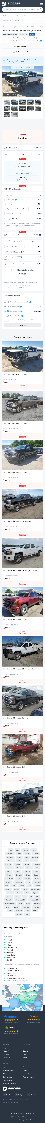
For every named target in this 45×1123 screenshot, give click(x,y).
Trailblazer (26, 907)
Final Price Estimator (13, 148)
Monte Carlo (35, 889)
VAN (27, 910)
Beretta (36, 853)
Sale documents (8, 1080)
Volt (27, 914)
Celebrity (37, 864)
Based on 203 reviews (11, 1033)
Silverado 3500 (9, 903)
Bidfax (25, 1054)
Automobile (14, 16)
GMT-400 (37, 882)
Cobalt (17, 871)
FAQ (4, 1067)
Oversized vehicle (15, 311)
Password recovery (29, 1077)
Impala (21, 886)
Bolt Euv (35, 857)
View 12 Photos (11, 94)
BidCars (5, 16)
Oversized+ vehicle (15, 316)
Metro (25, 889)
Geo (6, 886)
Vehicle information (32, 124)
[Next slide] (39, 81)
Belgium (9, 945)
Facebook (9, 1095)
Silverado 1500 (21, 900)
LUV (29, 886)
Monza (10, 893)
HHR (13, 886)
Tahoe (7, 907)
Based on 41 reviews (11, 1022)
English (30, 1113)
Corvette (19, 875)
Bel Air (27, 853)
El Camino (9, 878)
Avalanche (10, 853)
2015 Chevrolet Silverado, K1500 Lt (15, 374)
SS (31, 896)
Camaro (34, 861)
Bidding (12, 124)
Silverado (5, 20)
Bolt (26, 857)
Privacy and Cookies (25, 1120)
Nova (27, 893)
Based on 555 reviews (34, 1022)
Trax (10, 910)
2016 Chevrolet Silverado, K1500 (14, 816)
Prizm (17, 896)
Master (16, 889)
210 (17, 850)
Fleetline (8, 882)
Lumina (37, 886)
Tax (7, 246)
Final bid (22, 159)
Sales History (22, 46)
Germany (9, 952)
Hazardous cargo (15, 306)
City (37, 868)
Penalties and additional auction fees (13, 227)
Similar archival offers (23, 52)
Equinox (27, 878)
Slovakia (9, 960)
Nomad (19, 893)
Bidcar (25, 1057)
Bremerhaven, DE (13, 971)
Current (5, 9)
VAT (7, 252)
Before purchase (8, 1070)
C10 (26, 861)
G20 (28, 882)
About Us (6, 1051)
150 (10, 850)
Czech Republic (11, 947)
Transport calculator (9, 1083)
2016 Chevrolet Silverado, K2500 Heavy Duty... (19, 521)
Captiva (17, 864)
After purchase (8, 1074)
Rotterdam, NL (12, 968)
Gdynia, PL (11, 973)
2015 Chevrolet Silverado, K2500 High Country (20, 571)
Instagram (21, 1095)
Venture (19, 914)
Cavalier (26, 864)
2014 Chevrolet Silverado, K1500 (14, 767)
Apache (25, 850)
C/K (19, 861)
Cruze (28, 875)
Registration (27, 1074)
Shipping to (10, 209)
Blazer (19, 857)
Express (36, 878)
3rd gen (16, 20)
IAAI (24, 1048)
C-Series (11, 861)
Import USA (27, 1061)
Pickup (9, 896)
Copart (32, 34)
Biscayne (10, 857)
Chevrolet (27, 16)
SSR (37, 896)
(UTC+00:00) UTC (17, 1113)
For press (6, 1054)
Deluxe (36, 875)
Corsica (36, 871)
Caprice (8, 864)
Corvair (9, 875)
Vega (34, 910)
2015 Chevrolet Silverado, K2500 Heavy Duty (19, 669)
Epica (18, 878)
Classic (8, 871)
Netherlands (10, 957)
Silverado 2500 (34, 900)
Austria (9, 942)
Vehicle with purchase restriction (19, 302)
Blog (4, 1048)
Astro (34, 850)
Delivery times (8, 1077)
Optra (35, 893)
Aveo (19, 853)
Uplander (19, 910)
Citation (29, 868)
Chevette (19, 868)
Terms (15, 1120)
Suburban (37, 903)
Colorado (27, 871)
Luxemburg (10, 955)
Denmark (9, 950)
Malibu (7, 889)
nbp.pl (26, 288)
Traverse (36, 907)
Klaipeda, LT (11, 976)
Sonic (20, 903)
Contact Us (6, 1057)
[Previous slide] (5, 81)
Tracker (16, 907)
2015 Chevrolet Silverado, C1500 (14, 472)
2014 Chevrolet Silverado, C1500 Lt (15, 423)
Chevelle (9, 868)
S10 (25, 896)
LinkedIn (33, 1095)
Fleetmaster (19, 882)
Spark (28, 903)
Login (25, 1070)
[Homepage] (11, 4)
